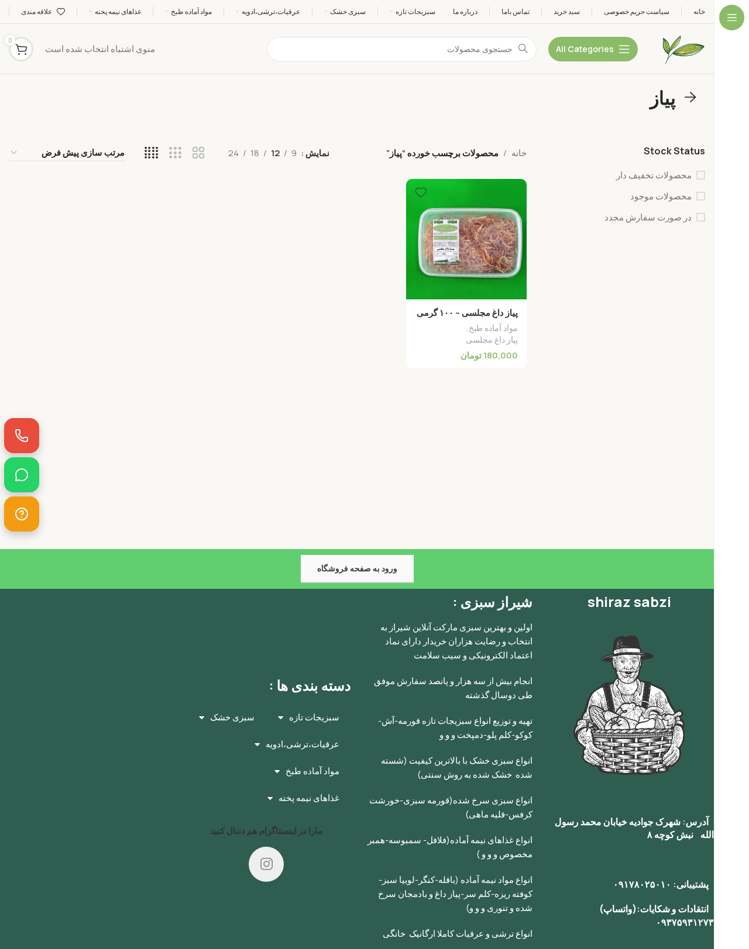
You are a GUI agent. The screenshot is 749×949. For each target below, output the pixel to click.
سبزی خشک (232, 717)
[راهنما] (21, 514)
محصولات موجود (661, 196)
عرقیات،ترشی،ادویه (302, 744)
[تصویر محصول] (466, 239)
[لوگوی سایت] (683, 48)
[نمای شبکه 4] (151, 153)
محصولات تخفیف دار (654, 175)
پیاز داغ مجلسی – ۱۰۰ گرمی (467, 312)
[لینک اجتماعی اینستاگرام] (266, 864)
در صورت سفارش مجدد (648, 217)
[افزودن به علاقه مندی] (420, 192)
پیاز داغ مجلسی (492, 339)
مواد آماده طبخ (493, 327)
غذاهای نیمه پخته (309, 798)
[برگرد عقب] (690, 97)
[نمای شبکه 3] (175, 153)
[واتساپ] (21, 474)
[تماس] (21, 435)
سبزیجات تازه (314, 717)
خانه (519, 153)
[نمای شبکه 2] (199, 153)
